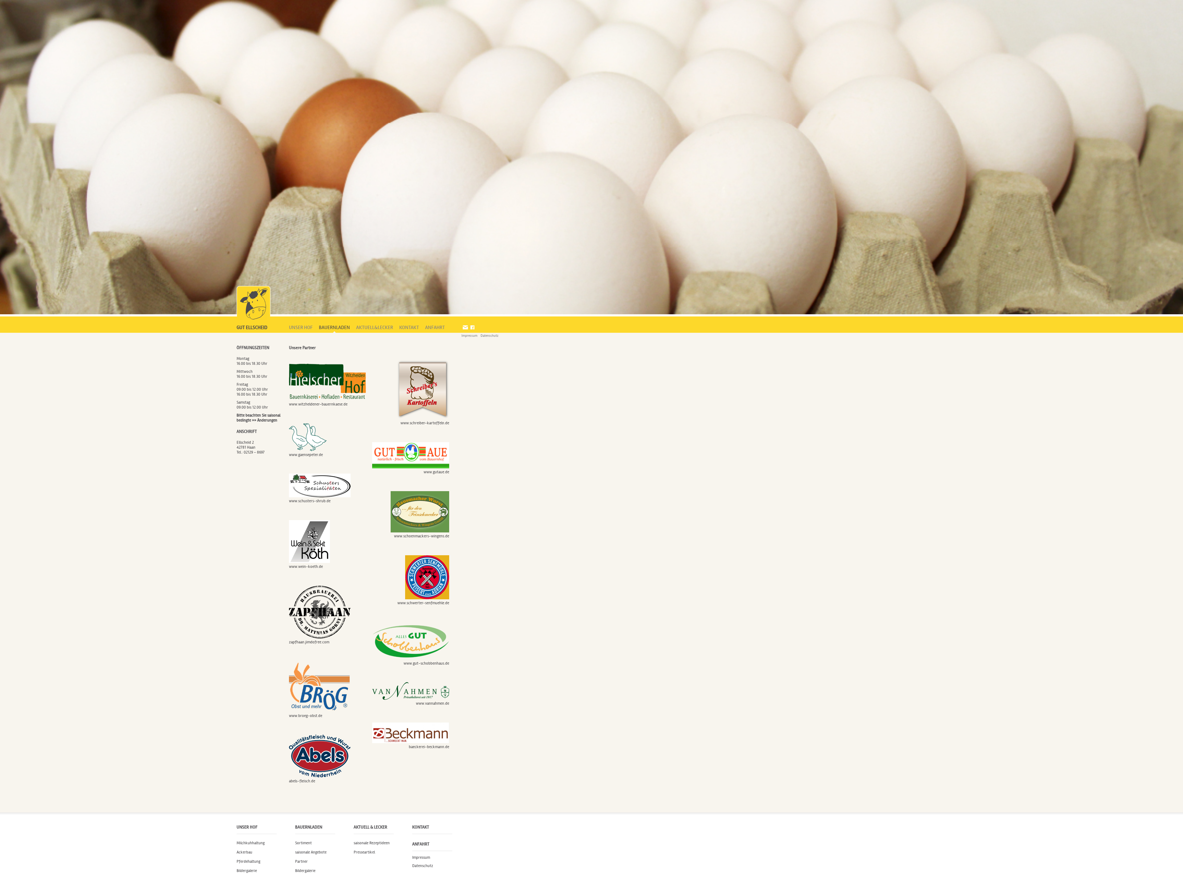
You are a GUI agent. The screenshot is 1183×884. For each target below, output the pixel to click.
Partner (301, 861)
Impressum (469, 336)
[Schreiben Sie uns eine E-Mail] (465, 327)
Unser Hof (247, 827)
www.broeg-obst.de (305, 715)
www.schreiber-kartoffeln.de (424, 423)
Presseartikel (364, 852)
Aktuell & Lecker (370, 827)
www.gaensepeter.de (306, 454)
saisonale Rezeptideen (372, 843)
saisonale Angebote (311, 852)
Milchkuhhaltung (251, 843)
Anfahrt (420, 844)
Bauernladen (308, 827)
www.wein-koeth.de (306, 566)
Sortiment (303, 843)
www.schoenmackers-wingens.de (421, 536)
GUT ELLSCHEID (252, 327)
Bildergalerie (247, 870)
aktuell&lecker (374, 327)
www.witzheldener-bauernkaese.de (318, 404)
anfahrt (435, 327)
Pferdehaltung (248, 861)
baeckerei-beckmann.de (429, 746)
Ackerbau (244, 852)
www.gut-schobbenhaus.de (426, 663)
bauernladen (334, 327)
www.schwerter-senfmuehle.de (423, 603)
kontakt (409, 327)
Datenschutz (489, 336)
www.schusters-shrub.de (310, 501)
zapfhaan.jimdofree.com (309, 642)
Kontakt (420, 827)
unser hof (301, 327)
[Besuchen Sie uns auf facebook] (472, 327)
